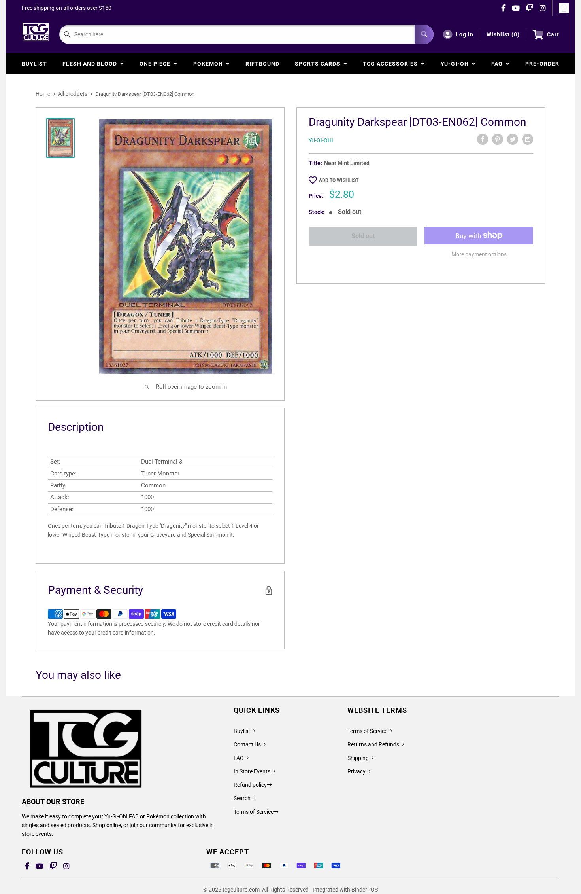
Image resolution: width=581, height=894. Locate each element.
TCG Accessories (392, 64)
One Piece (157, 64)
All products (72, 94)
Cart (553, 34)
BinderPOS (364, 889)
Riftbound (262, 64)
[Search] (424, 34)
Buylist (34, 64)
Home (43, 94)
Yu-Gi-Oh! (321, 140)
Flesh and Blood (91, 64)
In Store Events (252, 771)
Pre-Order (542, 64)
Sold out (363, 236)
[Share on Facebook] (482, 139)
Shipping (358, 758)
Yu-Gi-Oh (456, 64)
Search (242, 798)
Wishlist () (503, 34)
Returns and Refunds (373, 744)
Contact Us (247, 744)
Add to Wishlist (338, 180)
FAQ (498, 64)
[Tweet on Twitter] (512, 139)
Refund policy (250, 785)
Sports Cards (319, 64)
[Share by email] (527, 139)
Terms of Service (254, 812)
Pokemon (209, 64)
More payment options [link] (479, 254)
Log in (464, 34)
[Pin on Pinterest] (497, 139)
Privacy (356, 771)
